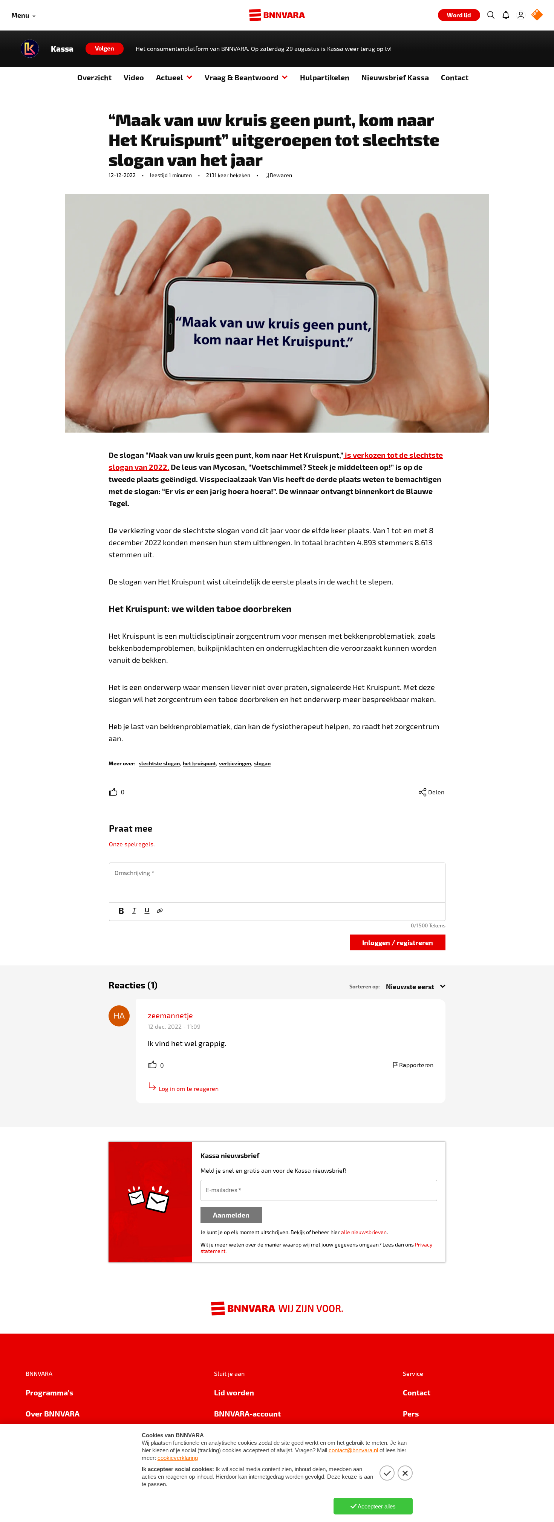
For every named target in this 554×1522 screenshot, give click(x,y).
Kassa (62, 48)
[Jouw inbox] (505, 15)
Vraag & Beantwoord (242, 77)
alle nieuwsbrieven (364, 1232)
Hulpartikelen (324, 77)
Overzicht (94, 77)
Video (134, 77)
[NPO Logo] (537, 15)
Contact (454, 77)
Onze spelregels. (132, 843)
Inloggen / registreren (397, 942)
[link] (159, 762)
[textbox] (277, 882)
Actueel (169, 77)
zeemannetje (170, 1015)
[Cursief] (134, 912)
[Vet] (121, 912)
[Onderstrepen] (147, 912)
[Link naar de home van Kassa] (30, 49)
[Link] (160, 912)
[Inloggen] (520, 15)
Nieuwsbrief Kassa (395, 77)
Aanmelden (231, 1215)
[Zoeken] (490, 15)
